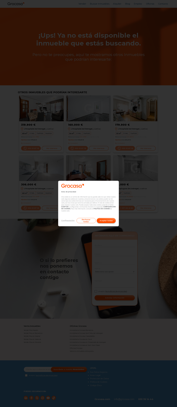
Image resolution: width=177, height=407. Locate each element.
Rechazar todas (86, 220)
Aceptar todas (106, 221)
